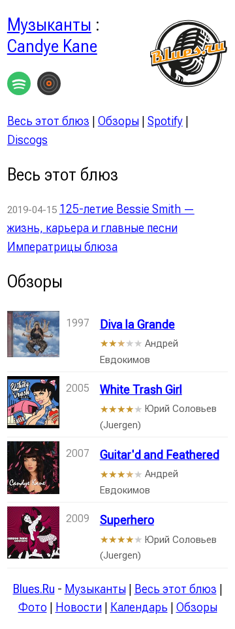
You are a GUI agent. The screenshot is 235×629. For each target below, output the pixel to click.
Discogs (27, 140)
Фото (32, 607)
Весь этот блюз (48, 121)
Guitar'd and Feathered (159, 454)
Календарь (139, 607)
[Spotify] (19, 86)
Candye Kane (52, 46)
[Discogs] (49, 86)
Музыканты (49, 24)
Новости (78, 607)
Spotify (165, 121)
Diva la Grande (137, 324)
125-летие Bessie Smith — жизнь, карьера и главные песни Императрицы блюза (101, 228)
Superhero (127, 519)
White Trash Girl (141, 389)
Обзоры (118, 121)
